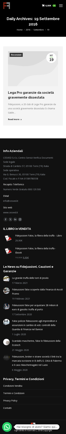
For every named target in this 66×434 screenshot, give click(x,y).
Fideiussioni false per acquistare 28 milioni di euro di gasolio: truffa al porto (35, 307)
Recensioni (16, 55)
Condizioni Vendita (12, 385)
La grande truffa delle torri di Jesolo (30, 277)
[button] (7, 427)
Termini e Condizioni (13, 393)
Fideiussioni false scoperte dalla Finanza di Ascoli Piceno (37, 291)
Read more (13, 119)
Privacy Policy (10, 400)
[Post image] (6, 279)
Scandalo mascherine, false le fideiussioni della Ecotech (36, 343)
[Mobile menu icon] (61, 6)
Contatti (7, 407)
